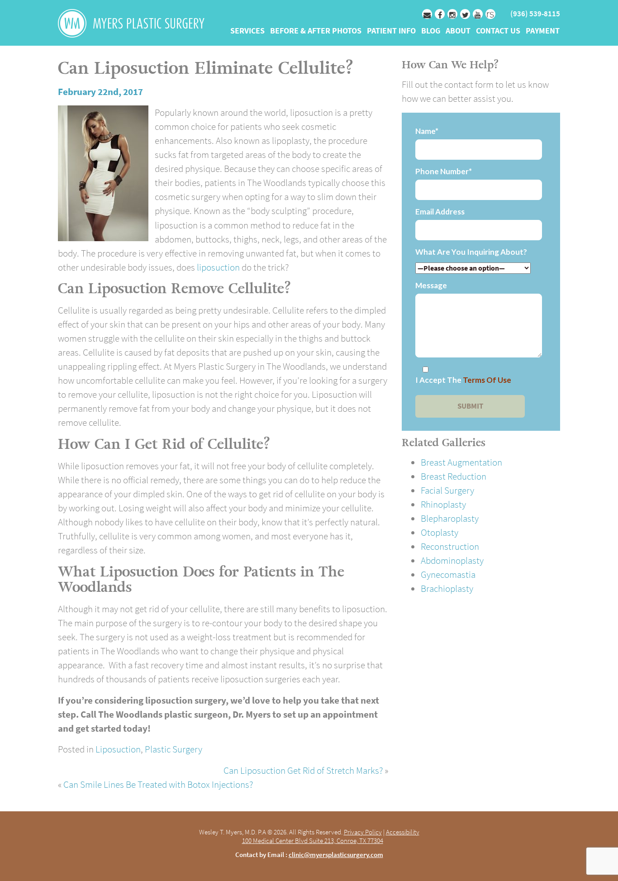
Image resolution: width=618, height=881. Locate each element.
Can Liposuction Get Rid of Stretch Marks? (303, 770)
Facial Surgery (447, 490)
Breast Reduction (453, 476)
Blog (430, 31)
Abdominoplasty (452, 560)
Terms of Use (487, 380)
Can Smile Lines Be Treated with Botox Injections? (158, 784)
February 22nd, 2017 (100, 91)
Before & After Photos (315, 31)
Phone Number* (443, 171)
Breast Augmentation (461, 462)
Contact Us (498, 31)
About (458, 31)
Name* (426, 131)
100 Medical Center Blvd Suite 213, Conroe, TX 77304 (312, 840)
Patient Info (391, 31)
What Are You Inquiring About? (471, 252)
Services (247, 31)
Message (431, 285)
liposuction (218, 267)
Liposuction (118, 749)
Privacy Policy (363, 832)
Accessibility (402, 832)
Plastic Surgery (173, 749)
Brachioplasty (447, 588)
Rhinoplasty (443, 504)
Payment (543, 31)
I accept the (463, 380)
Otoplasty (439, 532)
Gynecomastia (448, 574)
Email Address (440, 211)
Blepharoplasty (450, 518)
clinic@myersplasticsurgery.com (336, 854)
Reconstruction (450, 546)
